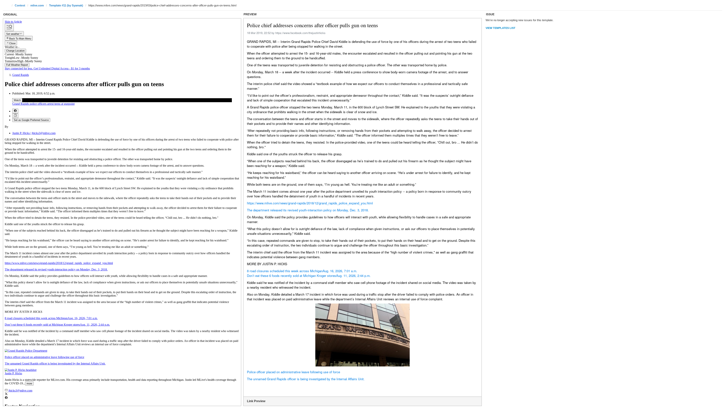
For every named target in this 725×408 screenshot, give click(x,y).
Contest (20, 5)
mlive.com (37, 5)
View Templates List (500, 27)
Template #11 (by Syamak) (66, 5)
